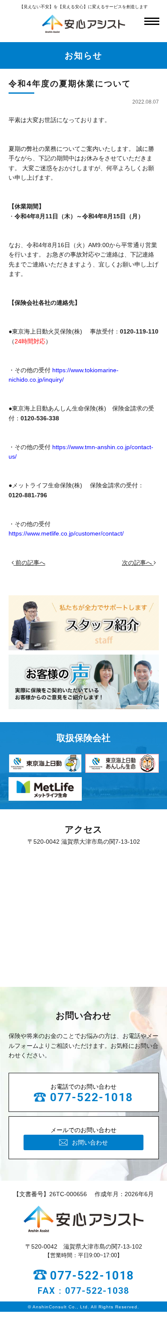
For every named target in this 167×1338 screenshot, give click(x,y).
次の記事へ (138, 562)
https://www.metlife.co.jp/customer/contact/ (66, 533)
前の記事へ (29, 562)
